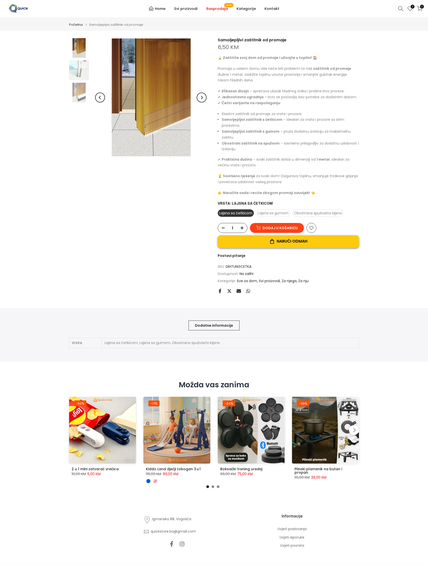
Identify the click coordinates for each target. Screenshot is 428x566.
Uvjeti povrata (292, 545)
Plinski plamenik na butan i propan (318, 471)
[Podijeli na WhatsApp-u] (248, 291)
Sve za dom (247, 280)
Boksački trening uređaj (241, 469)
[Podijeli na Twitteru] (229, 291)
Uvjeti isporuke (292, 537)
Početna (76, 24)
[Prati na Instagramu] (182, 544)
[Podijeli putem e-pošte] (239, 291)
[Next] (202, 97)
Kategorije (246, 8)
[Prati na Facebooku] (171, 544)
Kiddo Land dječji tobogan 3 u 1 (173, 469)
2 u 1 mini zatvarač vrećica (95, 469)
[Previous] (100, 97)
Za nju (303, 280)
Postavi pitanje (231, 255)
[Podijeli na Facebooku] (220, 291)
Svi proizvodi (186, 8)
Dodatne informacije (214, 325)
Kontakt (272, 8)
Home (160, 8)
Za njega (289, 280)
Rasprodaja (219, 8)
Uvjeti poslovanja (292, 529)
